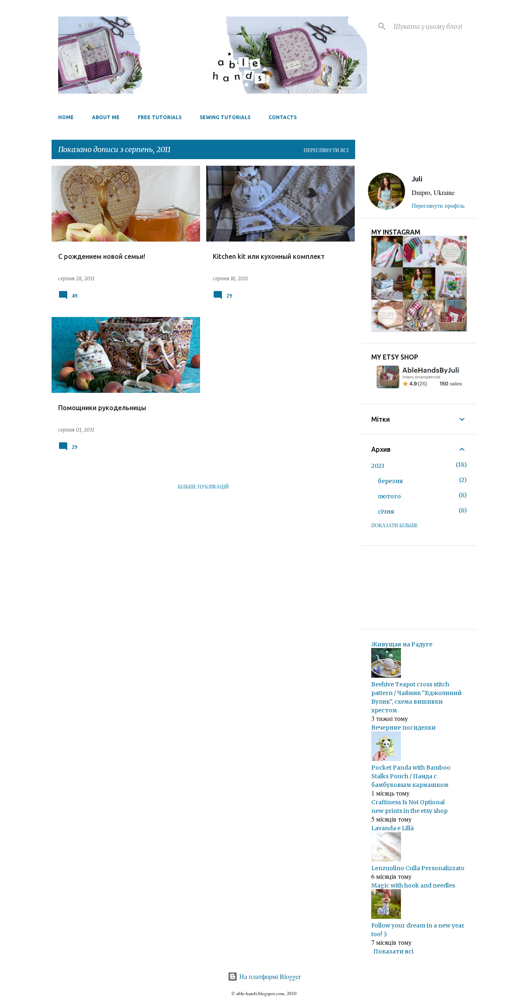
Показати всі (393, 951)
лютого (389, 496)
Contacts (283, 117)
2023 (377, 466)
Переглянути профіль (438, 205)
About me (106, 117)
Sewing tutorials (225, 117)
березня (390, 481)
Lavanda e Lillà (392, 828)
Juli (417, 179)
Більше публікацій (203, 486)
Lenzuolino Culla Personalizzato (417, 868)
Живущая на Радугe (401, 644)
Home (66, 117)
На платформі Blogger (269, 976)
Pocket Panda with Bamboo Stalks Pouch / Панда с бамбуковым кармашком (410, 776)
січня (386, 511)
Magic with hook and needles (413, 885)
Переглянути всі (326, 150)
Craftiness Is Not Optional (408, 802)
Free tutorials (160, 117)
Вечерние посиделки (403, 727)
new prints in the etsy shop (409, 811)
